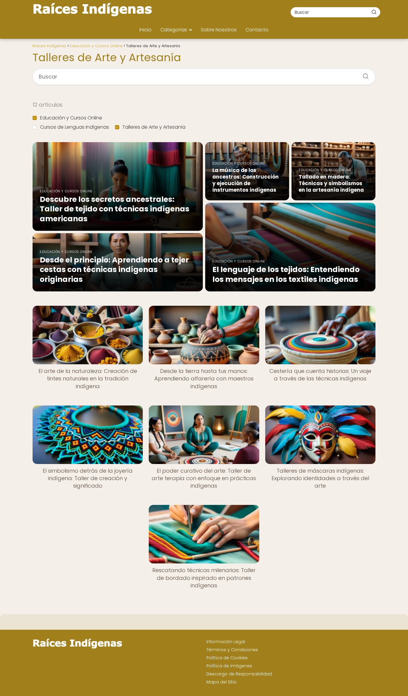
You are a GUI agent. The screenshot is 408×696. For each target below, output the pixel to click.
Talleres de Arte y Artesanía (153, 127)
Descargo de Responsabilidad (239, 674)
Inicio (145, 29)
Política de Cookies (227, 658)
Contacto (257, 29)
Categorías (173, 29)
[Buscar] (374, 12)
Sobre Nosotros (219, 29)
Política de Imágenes (229, 666)
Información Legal (225, 642)
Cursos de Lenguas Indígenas (74, 127)
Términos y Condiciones (232, 650)
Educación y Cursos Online (71, 117)
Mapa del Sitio (221, 682)
